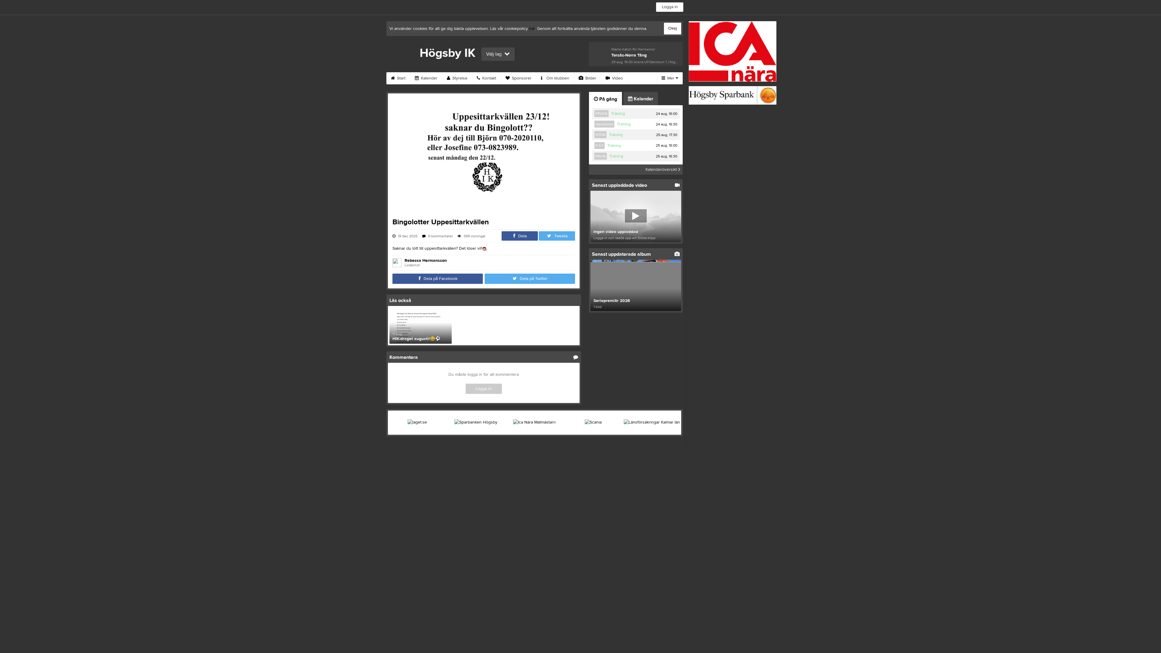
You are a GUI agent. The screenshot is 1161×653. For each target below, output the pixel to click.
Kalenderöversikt (662, 169)
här (532, 28)
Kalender (428, 78)
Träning (618, 113)
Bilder (590, 78)
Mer (671, 78)
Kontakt (488, 78)
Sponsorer (521, 78)
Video (617, 78)
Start (400, 78)
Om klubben (557, 78)
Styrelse (459, 78)
